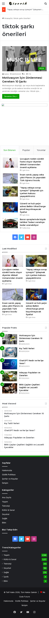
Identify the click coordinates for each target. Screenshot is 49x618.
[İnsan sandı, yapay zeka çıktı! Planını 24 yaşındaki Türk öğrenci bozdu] (10, 178)
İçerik (6, 577)
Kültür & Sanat (8, 510)
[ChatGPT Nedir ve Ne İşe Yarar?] (9, 364)
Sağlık (4, 518)
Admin (6, 74)
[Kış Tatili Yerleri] (9, 352)
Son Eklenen (10, 150)
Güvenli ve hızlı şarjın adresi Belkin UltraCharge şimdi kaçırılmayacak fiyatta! (36, 309)
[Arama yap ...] (45, 4)
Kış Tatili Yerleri (26, 348)
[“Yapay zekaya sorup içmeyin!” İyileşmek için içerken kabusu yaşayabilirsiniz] (10, 191)
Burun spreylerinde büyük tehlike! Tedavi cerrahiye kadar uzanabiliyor (33, 222)
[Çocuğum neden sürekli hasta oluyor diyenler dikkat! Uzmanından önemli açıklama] (10, 163)
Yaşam (5, 502)
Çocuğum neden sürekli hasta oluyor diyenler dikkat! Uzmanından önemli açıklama (12, 275)
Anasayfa (8, 18)
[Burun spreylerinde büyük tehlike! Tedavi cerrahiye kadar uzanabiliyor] (10, 223)
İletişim (5, 483)
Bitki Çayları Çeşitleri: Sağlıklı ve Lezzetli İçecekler (29, 387)
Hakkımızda (7, 470)
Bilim (4, 523)
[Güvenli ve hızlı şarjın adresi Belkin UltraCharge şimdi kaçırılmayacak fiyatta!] (10, 207)
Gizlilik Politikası (9, 474)
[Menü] (3, 4)
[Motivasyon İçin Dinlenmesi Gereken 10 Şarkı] (9, 339)
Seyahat (5, 514)
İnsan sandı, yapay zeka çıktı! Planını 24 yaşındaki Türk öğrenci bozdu (32, 177)
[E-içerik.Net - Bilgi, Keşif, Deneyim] (18, 3)
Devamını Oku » (10, 96)
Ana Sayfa (6, 497)
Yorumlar (41, 150)
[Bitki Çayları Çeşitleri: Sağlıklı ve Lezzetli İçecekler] (9, 388)
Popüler (26, 150)
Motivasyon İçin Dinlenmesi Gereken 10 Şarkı (30, 338)
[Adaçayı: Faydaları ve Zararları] (9, 376)
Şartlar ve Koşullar (10, 479)
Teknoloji (6, 506)
